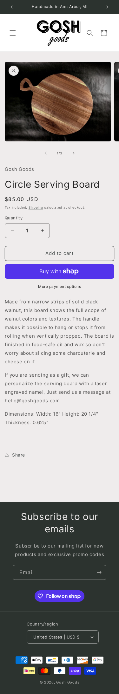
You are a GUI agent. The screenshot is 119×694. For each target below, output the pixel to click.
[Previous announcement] (12, 7)
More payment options (59, 286)
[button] (13, 33)
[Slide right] (74, 153)
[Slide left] (46, 153)
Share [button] (18, 454)
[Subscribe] (99, 572)
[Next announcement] (107, 7)
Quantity (14, 217)
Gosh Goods (67, 682)
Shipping (36, 207)
